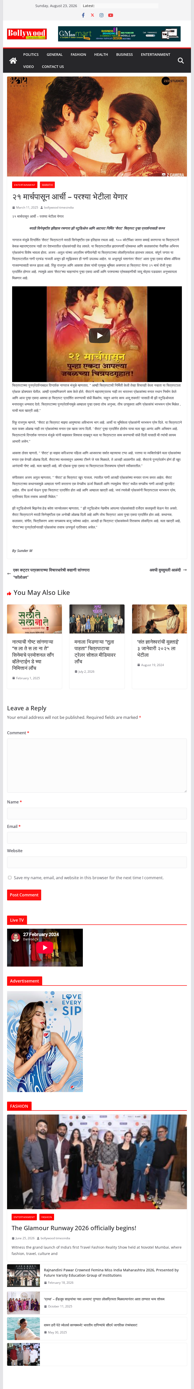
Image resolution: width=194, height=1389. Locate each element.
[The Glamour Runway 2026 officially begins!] (97, 1162)
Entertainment (155, 54)
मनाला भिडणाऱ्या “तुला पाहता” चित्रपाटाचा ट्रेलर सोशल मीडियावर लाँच (95, 651)
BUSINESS (124, 54)
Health (101, 54)
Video (28, 66)
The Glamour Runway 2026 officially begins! (74, 1228)
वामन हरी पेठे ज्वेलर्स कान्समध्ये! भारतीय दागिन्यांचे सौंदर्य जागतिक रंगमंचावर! (90, 1325)
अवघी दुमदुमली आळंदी (165, 570)
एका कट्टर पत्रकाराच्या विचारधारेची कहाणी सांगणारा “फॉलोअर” (51, 573)
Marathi (47, 185)
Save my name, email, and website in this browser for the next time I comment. (89, 877)
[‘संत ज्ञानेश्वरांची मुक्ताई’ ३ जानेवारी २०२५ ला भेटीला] (159, 608)
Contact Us (53, 66)
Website (14, 850)
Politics (31, 54)
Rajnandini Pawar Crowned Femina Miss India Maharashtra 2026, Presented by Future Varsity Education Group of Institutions (111, 1273)
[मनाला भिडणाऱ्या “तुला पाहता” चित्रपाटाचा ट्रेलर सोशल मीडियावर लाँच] (97, 608)
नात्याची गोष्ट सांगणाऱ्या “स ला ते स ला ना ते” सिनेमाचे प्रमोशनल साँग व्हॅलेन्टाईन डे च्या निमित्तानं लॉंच (33, 654)
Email (14, 826)
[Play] (99, 335)
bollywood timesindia (59, 207)
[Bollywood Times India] (13, 61)
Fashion (78, 54)
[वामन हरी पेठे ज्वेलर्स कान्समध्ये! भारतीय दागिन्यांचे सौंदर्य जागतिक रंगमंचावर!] (23, 1328)
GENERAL (55, 54)
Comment (18, 733)
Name (14, 802)
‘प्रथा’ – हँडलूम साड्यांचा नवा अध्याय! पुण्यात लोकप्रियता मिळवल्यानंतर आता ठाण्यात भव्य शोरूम (104, 1299)
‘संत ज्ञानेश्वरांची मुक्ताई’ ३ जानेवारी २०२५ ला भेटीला (158, 648)
